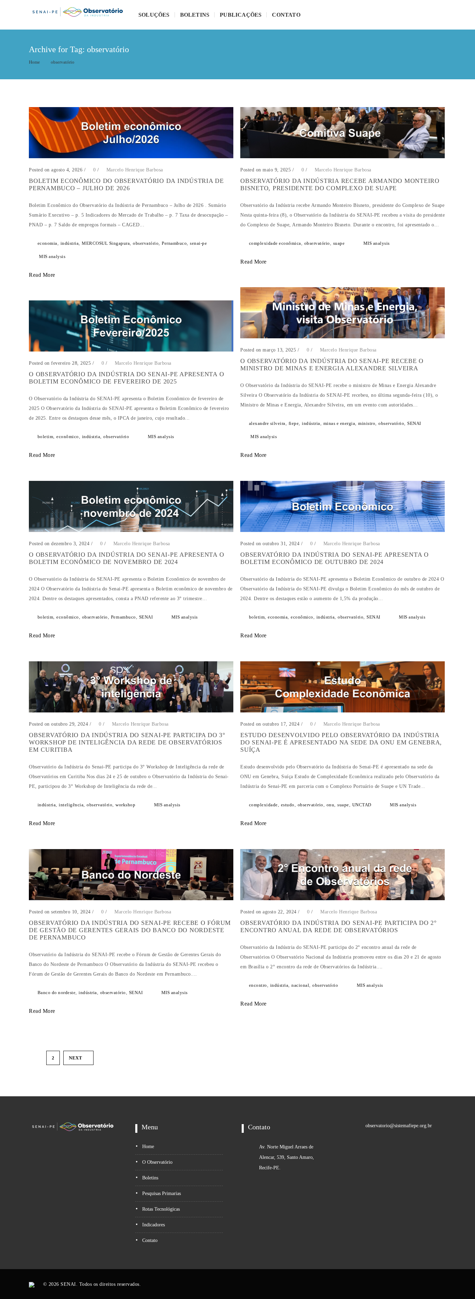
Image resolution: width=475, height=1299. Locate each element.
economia (47, 243)
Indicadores (153, 1224)
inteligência (71, 804)
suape (339, 243)
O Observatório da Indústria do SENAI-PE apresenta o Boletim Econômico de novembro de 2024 (126, 558)
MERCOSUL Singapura (106, 243)
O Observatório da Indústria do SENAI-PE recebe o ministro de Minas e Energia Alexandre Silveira (332, 364)
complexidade (263, 804)
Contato (286, 15)
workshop (125, 804)
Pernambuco (174, 243)
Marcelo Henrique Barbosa (134, 169)
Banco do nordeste (57, 992)
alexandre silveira (267, 423)
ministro (366, 423)
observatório (62, 62)
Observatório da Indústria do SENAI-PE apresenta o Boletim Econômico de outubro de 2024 (334, 558)
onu (331, 804)
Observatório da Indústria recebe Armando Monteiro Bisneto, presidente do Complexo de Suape (340, 184)
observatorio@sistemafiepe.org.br (398, 1125)
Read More (43, 275)
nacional (300, 985)
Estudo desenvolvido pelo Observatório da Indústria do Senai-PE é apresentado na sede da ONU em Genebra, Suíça (341, 742)
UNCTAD (361, 804)
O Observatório (157, 1162)
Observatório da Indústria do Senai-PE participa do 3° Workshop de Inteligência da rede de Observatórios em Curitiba (127, 742)
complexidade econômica (275, 243)
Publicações (240, 15)
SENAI (414, 423)
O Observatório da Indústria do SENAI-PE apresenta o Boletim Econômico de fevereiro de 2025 (126, 378)
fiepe (294, 423)
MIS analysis (52, 256)
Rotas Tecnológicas (161, 1209)
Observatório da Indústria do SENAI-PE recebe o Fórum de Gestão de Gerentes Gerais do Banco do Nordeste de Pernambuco (130, 930)
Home (34, 62)
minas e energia (339, 423)
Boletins (195, 15)
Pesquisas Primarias (161, 1193)
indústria (70, 243)
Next (75, 1057)
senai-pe (198, 243)
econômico (67, 436)
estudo (288, 804)
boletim (46, 436)
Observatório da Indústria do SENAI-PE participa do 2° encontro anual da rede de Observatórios (338, 926)
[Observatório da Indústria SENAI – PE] (77, 14)
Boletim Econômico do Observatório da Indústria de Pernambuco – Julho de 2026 (126, 184)
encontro (258, 985)
